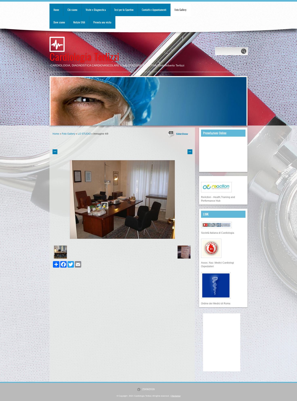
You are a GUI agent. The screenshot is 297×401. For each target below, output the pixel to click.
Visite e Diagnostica (96, 10)
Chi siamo (72, 10)
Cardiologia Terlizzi (84, 56)
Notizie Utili (79, 22)
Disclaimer (176, 396)
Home (56, 10)
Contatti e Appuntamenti (154, 10)
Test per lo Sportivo (124, 10)
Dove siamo (59, 22)
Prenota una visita (102, 22)
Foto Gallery (180, 10)
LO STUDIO (84, 133)
